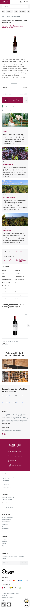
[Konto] (21, 2)
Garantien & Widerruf (6, 519)
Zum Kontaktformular (6, 487)
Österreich (7, 230)
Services (4, 543)
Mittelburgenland (9, 197)
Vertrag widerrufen (6, 521)
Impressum (4, 595)
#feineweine (4, 432)
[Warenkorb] (24, 2)
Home (3, 16)
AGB (3, 523)
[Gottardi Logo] (5, 2)
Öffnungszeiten (5, 528)
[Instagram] (5, 434)
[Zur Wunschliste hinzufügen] (25, 100)
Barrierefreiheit (5, 530)
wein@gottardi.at (5, 485)
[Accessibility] (9, 604)
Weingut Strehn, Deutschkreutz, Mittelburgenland (12, 27)
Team (3, 545)
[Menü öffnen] (27, 2)
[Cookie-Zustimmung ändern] (3, 604)
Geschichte (4, 539)
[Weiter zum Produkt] (15, 325)
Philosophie (4, 541)
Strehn (5, 131)
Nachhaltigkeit (5, 546)
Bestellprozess (5, 524)
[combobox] (15, 6)
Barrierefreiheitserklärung (7, 598)
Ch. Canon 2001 (5, 340)
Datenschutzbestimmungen (8, 597)
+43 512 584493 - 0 (6, 484)
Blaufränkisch (8, 164)
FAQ (2, 526)
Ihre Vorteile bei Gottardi (7, 517)
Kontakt (3, 600)
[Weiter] (28, 326)
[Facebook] (2, 434)
